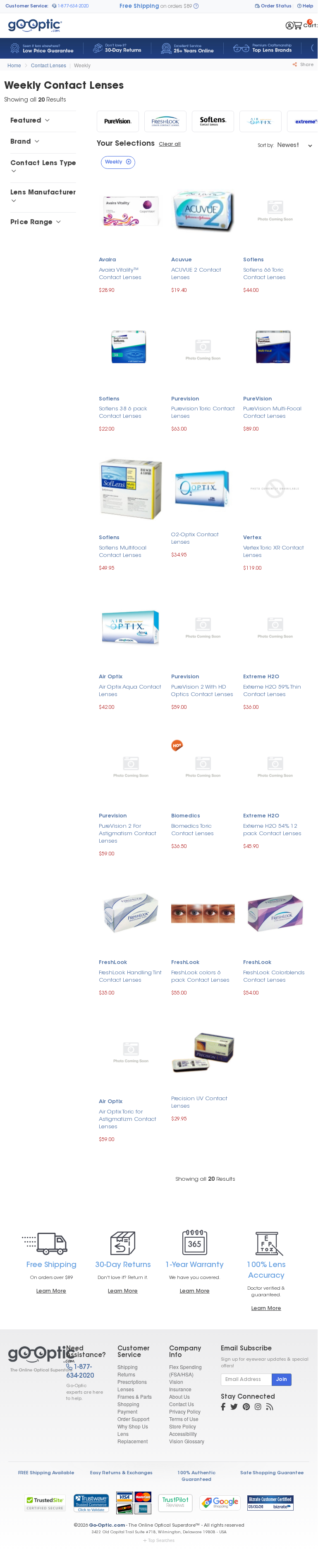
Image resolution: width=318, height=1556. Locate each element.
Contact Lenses (48, 65)
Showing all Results (205, 1179)
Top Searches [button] (161, 1540)
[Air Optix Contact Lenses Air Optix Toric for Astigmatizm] (131, 1051)
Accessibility (183, 1433)
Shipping (127, 1366)
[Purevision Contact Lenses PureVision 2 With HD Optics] (203, 627)
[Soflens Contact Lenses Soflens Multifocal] (131, 488)
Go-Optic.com (107, 1525)
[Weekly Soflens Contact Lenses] (213, 121)
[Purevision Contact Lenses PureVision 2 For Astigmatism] (131, 766)
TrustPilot (175, 1503)
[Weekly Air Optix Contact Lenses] (260, 121)
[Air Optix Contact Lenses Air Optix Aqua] (131, 626)
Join (281, 1379)
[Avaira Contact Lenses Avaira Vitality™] (131, 209)
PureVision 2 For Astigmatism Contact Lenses (127, 834)
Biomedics (185, 816)
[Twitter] (234, 1408)
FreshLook (113, 962)
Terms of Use (183, 1418)
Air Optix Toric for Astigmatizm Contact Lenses (127, 1119)
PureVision (257, 399)
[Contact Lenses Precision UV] (203, 1051)
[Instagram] (258, 1408)
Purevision (185, 399)
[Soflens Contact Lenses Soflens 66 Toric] (275, 209)
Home (14, 65)
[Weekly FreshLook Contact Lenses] (165, 121)
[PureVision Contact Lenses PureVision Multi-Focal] (275, 349)
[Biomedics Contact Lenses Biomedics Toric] (203, 766)
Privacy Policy (185, 1411)
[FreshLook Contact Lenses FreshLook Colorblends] (275, 912)
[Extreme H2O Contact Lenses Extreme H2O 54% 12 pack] (275, 766)
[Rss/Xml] (269, 1408)
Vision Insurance (180, 1385)
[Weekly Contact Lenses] (30, 1359)
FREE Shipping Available (46, 1473)
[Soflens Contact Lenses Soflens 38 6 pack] (131, 349)
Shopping (128, 1403)
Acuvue (181, 260)
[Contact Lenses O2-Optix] (203, 488)
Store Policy (182, 1426)
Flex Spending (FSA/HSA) (185, 1370)
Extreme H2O (261, 677)
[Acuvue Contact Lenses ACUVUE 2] (203, 209)
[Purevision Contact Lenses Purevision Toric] (203, 349)
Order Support (133, 1418)
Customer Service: (26, 6)
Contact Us (181, 1403)
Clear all (170, 144)
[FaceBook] (223, 1408)
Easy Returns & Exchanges (121, 1473)
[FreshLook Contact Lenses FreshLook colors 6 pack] (203, 912)
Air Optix (110, 677)
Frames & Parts (134, 1396)
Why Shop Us (132, 1426)
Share (306, 65)
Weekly (82, 65)
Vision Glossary (186, 1441)
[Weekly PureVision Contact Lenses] (118, 121)
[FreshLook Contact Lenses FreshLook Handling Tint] (131, 912)
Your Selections (126, 144)
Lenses (125, 1389)
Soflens (253, 260)
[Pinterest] (246, 1408)
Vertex (252, 537)
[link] (91, 1502)
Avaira (107, 260)
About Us (179, 1396)
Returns (126, 1374)
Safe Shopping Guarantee (272, 1473)
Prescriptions (132, 1381)
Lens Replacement (132, 1437)
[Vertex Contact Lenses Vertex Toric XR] (275, 487)
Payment (127, 1411)
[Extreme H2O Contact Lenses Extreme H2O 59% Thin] (275, 627)
